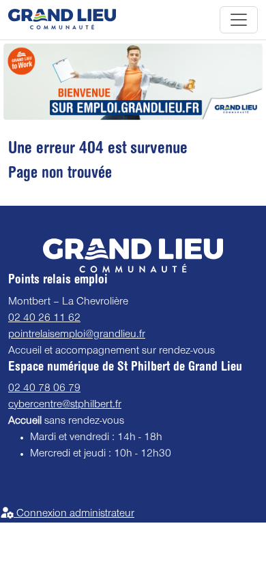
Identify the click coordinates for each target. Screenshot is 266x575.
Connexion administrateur (74, 514)
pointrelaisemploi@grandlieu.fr (76, 335)
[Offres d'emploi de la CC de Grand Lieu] (62, 19)
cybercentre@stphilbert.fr (64, 405)
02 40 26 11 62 (44, 318)
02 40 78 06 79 (44, 389)
